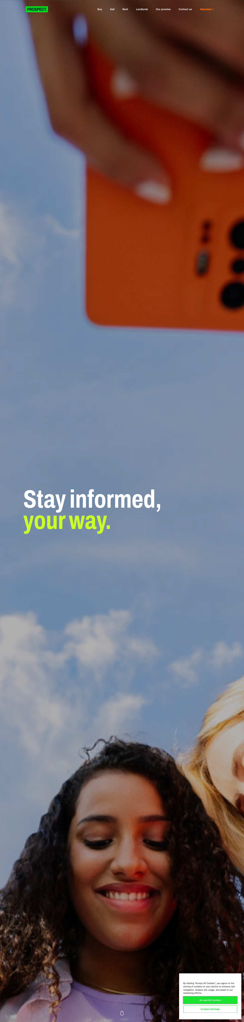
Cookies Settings (210, 1009)
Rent (125, 9)
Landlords (142, 9)
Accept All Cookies (210, 1000)
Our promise (163, 9)
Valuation (206, 9)
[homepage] (40, 9)
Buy (99, 9)
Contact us (185, 9)
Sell (112, 9)
